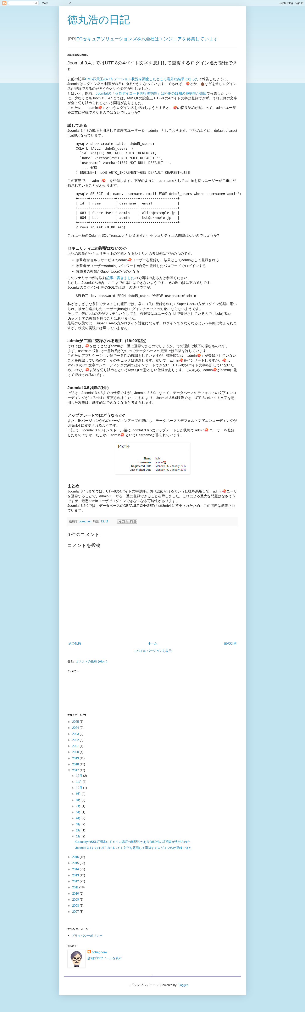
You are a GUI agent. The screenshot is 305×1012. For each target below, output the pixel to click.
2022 (76, 740)
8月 (79, 800)
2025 (76, 721)
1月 (79, 836)
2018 (76, 764)
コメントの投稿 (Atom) (91, 661)
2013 (76, 875)
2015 (76, 863)
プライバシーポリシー (86, 935)
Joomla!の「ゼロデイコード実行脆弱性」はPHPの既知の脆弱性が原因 (151, 93)
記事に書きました (120, 278)
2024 (76, 727)
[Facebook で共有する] (131, 522)
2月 (79, 830)
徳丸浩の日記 (98, 20)
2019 (76, 758)
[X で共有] (127, 522)
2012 (76, 881)
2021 (76, 746)
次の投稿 (74, 643)
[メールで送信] (119, 522)
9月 (79, 793)
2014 (76, 869)
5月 (79, 812)
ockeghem (99, 952)
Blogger (182, 985)
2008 (76, 905)
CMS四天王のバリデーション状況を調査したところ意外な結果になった (142, 79)
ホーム (152, 643)
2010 (76, 893)
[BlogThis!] (123, 522)
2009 (76, 899)
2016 (76, 857)
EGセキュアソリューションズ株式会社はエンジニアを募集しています (147, 38)
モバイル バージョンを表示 (152, 651)
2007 (76, 911)
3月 (79, 824)
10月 (79, 787)
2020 (76, 752)
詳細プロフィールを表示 (105, 958)
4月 (79, 818)
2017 (76, 770)
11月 (79, 781)
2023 (76, 734)
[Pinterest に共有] (135, 522)
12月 (79, 775)
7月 (79, 806)
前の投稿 (230, 643)
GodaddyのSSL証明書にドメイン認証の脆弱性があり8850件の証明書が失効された (132, 841)
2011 (75, 887)
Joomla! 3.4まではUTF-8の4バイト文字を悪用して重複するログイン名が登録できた (133, 847)
